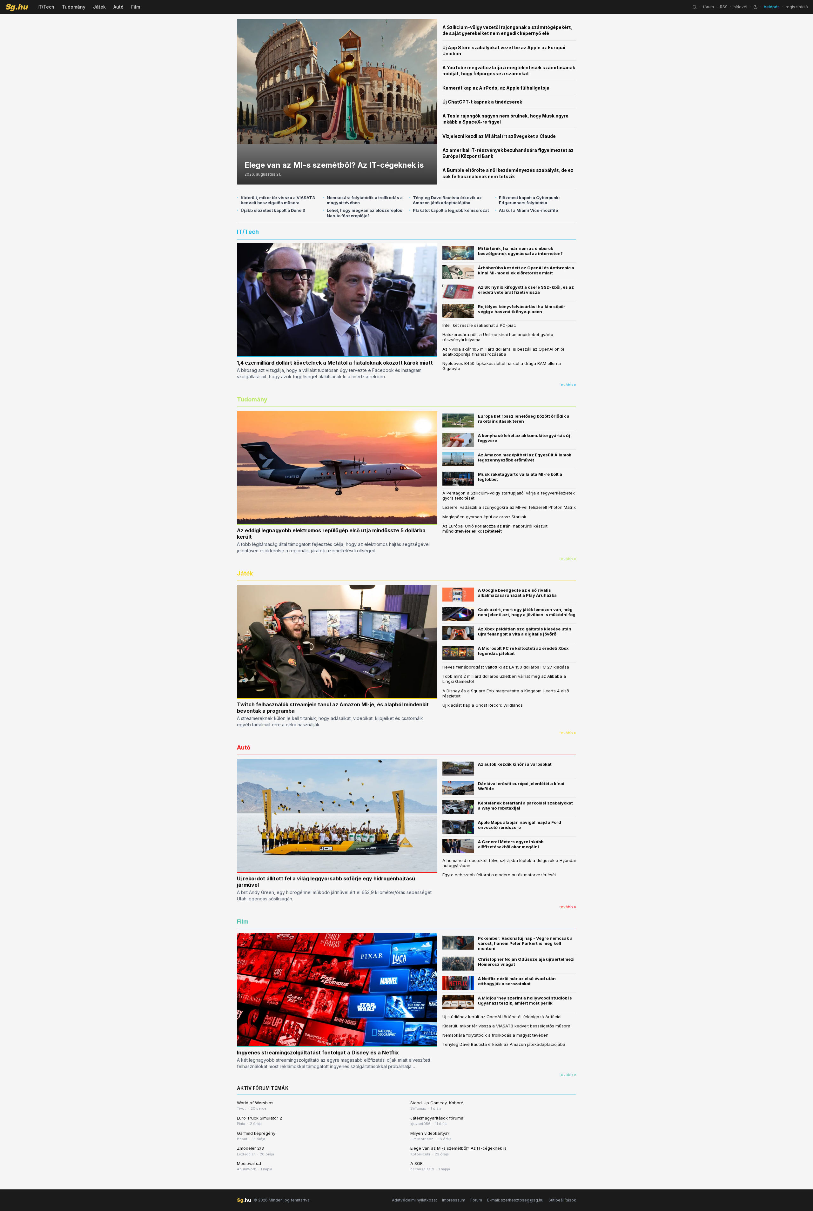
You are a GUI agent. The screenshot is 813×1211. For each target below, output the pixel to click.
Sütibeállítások (562, 1200)
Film (135, 7)
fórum (708, 6)
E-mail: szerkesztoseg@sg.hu (515, 1200)
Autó (118, 7)
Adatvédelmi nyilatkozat (414, 1200)
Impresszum (453, 1200)
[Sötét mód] (755, 7)
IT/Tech (45, 7)
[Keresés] (694, 7)
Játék (99, 7)
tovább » (568, 384)
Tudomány (73, 7)
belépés (772, 6)
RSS (724, 6)
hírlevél (740, 6)
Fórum (476, 1200)
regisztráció (797, 6)
